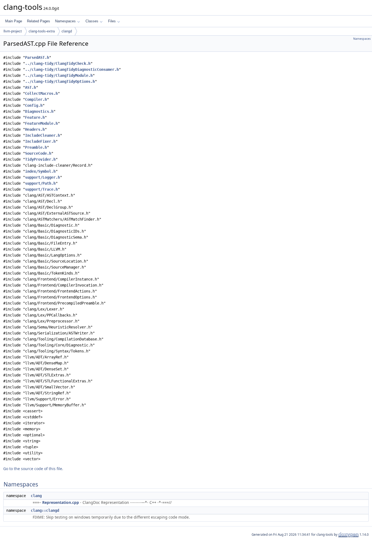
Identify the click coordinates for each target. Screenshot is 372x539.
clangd (67, 31)
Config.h (33, 105)
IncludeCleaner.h (42, 135)
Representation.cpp (60, 502)
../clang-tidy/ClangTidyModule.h (59, 75)
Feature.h (35, 117)
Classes (92, 21)
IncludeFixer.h (40, 141)
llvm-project (13, 31)
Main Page (13, 21)
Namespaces (65, 21)
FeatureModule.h (41, 123)
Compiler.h (36, 99)
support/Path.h (40, 183)
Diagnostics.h (39, 111)
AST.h (30, 87)
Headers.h (35, 129)
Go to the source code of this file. (33, 468)
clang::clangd (45, 510)
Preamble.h (36, 147)
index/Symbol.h (40, 171)
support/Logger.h (42, 177)
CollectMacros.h (41, 93)
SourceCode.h (38, 153)
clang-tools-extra (42, 31)
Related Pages (38, 21)
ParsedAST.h (37, 57)
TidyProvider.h (40, 159)
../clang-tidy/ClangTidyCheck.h (57, 63)
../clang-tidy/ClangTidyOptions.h (60, 81)
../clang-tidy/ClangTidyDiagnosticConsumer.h (72, 69)
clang (36, 496)
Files (112, 21)
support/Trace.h (41, 189)
